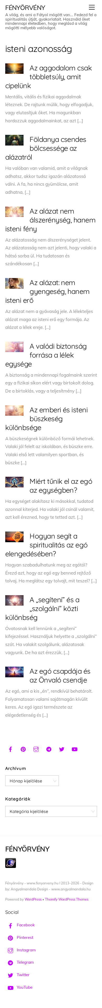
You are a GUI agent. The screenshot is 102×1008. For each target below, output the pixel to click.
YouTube (24, 987)
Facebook (25, 924)
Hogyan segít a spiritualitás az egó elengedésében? (46, 545)
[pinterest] (23, 748)
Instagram (26, 949)
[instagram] (36, 748)
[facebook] (10, 748)
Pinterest (24, 937)
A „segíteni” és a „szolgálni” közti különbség (42, 608)
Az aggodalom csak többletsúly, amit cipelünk (48, 76)
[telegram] (49, 748)
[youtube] (74, 748)
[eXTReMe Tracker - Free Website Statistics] (10, 866)
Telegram (25, 962)
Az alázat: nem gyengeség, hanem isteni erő (47, 291)
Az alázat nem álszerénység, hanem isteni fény (50, 220)
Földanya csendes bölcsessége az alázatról (45, 148)
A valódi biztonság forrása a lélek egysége (46, 355)
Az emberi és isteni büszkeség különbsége (46, 418)
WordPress (33, 899)
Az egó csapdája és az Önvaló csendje (60, 675)
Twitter (23, 974)
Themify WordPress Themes (66, 899)
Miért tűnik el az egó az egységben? (61, 485)
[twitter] (61, 748)
